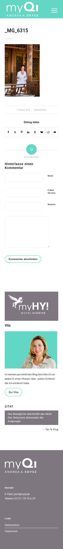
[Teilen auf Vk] (41, 132)
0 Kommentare (40, 110)
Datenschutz (12, 524)
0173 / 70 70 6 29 (24, 498)
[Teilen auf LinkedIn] (28, 132)
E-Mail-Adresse (51, 191)
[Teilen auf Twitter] (15, 132)
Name (50, 176)
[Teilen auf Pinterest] (21, 132)
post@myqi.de (22, 494)
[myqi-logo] (26, 9)
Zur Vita (13, 392)
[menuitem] (52, 13)
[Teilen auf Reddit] (48, 132)
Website (51, 204)
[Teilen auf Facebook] (8, 132)
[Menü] (52, 13)
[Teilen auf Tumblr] (35, 132)
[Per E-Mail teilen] (55, 132)
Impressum (11, 531)
